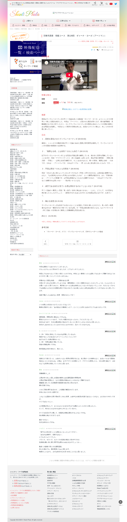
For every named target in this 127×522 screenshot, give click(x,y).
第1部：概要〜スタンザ (18, 204)
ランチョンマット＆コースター (81, 493)
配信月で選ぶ (14, 254)
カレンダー (50, 496)
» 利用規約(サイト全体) (17, 500)
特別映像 (13, 229)
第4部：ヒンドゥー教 (17, 178)
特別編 (13, 242)
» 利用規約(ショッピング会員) (19, 503)
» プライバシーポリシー (17, 498)
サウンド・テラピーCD (103, 483)
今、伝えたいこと (16, 225)
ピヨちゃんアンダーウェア (105, 475)
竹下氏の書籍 (51, 483)
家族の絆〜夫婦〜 (15, 154)
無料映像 (13, 149)
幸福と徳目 (14, 224)
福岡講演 (14, 222)
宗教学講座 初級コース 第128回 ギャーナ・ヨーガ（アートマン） (40, 29)
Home (11, 29)
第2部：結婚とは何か (17, 158)
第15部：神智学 (16, 201)
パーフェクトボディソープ (105, 493)
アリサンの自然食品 (53, 511)
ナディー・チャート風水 (79, 496)
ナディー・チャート (17, 234)
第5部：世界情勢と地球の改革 (20, 213)
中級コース (13, 202)
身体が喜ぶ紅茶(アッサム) (54, 506)
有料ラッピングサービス (104, 506)
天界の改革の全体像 (17, 243)
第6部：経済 (15, 165)
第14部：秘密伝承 (16, 199)
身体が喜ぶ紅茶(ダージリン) (55, 509)
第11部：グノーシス (17, 192)
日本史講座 (14, 227)
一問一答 (14, 231)
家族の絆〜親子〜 (16, 153)
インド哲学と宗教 (83, 41)
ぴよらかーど (76, 501)
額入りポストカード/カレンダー (56, 498)
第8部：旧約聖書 (16, 186)
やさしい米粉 (76, 485)
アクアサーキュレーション (105, 498)
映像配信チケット (52, 478)
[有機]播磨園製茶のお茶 (79, 480)
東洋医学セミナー (52, 475)
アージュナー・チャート (54, 488)
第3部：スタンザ (16, 208)
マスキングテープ (77, 506)
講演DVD (50, 480)
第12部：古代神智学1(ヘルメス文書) (21, 193)
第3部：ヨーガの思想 (17, 176)
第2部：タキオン (16, 206)
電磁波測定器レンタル (103, 509)
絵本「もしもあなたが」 (54, 485)
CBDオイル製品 (101, 501)
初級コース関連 (15, 236)
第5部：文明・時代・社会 (19, 163)
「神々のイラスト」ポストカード (57, 501)
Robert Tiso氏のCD (102, 488)
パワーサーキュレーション (105, 496)
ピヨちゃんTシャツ (77, 509)
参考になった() (110, 261)
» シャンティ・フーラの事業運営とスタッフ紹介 (25, 490)
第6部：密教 (14, 181)
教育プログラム (16, 167)
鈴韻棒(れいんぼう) (102, 485)
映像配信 (17, 29)
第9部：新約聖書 (16, 188)
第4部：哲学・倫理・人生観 (19, 162)
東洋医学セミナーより (16, 233)
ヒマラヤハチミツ (52, 503)
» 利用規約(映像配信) (16, 505)
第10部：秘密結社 (16, 190)
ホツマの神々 (14, 240)
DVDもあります (108, 50)
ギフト (99, 503)
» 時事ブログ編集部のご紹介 (19, 493)
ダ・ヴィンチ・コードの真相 (19, 218)
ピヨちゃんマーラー (103, 478)
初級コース (13, 170)
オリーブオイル (76, 475)
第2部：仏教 (15, 174)
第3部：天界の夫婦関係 (18, 160)
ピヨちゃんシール (77, 503)
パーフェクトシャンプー (104, 491)
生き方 (12, 220)
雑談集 (13, 238)
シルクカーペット (77, 498)
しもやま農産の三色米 (78, 483)
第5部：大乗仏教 (16, 179)
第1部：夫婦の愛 (16, 156)
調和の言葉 (50, 493)
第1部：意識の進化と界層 (19, 172)
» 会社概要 (13, 495)
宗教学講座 (13, 169)
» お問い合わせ (15, 507)
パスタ (74, 478)
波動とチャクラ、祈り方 (18, 151)
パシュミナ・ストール (103, 480)
